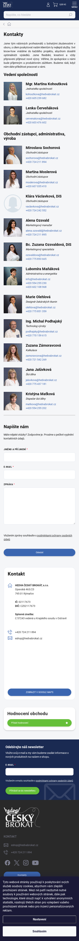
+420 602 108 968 (36, 286)
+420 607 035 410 (36, 186)
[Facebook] (7, 862)
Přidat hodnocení (19, 723)
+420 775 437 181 (36, 383)
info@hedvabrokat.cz (38, 279)
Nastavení (39, 919)
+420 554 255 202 (36, 408)
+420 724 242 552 (36, 210)
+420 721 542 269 (36, 359)
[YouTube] (35, 862)
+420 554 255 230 (36, 283)
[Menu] (74, 4)
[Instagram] (25, 862)
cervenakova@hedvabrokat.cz (43, 118)
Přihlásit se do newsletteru (22, 790)
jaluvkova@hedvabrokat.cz (41, 380)
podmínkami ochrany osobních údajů (54, 780)
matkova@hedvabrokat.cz (41, 404)
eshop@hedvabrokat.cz (28, 638)
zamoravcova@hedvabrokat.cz (44, 355)
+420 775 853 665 (36, 258)
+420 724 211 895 (36, 234)
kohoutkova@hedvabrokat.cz (43, 94)
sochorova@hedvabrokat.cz (42, 158)
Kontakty (22, 875)
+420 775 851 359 (36, 311)
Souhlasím (39, 931)
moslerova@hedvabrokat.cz (42, 182)
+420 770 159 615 (36, 335)
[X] (16, 862)
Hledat (70, 14)
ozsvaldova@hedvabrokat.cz (42, 255)
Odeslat (39, 552)
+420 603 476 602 (36, 122)
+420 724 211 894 (36, 161)
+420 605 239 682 (36, 98)
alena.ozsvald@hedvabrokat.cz (44, 230)
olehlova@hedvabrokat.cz (40, 307)
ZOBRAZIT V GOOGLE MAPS (39, 692)
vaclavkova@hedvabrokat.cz (42, 206)
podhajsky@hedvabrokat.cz (42, 331)
